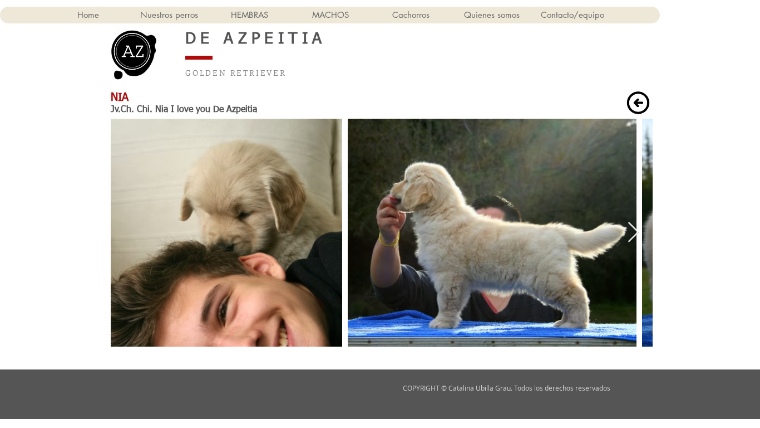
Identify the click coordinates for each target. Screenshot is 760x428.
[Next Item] (633, 233)
